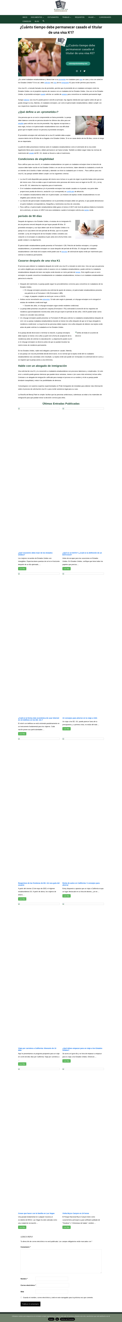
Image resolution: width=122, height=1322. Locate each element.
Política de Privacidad (67, 1319)
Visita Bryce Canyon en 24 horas (75, 1213)
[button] (43, 21)
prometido (62, 79)
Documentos (36, 17)
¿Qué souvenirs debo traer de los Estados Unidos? (35, 554)
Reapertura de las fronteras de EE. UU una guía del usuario (39, 884)
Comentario (26, 1247)
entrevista (46, 299)
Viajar (91, 17)
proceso (64, 252)
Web (22, 1292)
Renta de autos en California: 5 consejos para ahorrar (81, 884)
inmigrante (65, 83)
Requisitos (79, 17)
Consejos (27, 21)
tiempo (77, 272)
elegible (21, 123)
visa (55, 83)
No (57, 1319)
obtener (26, 100)
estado (31, 153)
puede (43, 94)
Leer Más (22, 568)
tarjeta (86, 210)
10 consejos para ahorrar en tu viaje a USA (79, 718)
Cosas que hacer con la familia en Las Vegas (36, 1213)
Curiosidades (105, 17)
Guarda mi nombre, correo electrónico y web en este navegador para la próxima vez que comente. (58, 1297)
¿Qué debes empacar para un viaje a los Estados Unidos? (82, 1049)
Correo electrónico (28, 1285)
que (81, 79)
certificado (70, 191)
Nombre (24, 1279)
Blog (37, 21)
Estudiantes (53, 17)
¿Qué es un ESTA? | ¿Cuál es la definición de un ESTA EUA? (82, 554)
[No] (120, 1318)
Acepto (51, 1319)
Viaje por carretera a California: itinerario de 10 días (37, 1049)
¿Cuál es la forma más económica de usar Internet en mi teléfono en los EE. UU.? (38, 719)
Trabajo (65, 17)
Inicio (25, 17)
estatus (64, 94)
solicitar (47, 83)
